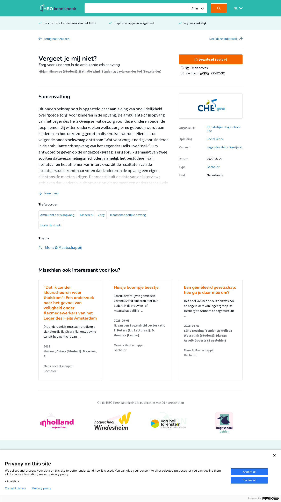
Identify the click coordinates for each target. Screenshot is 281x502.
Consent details (15, 488)
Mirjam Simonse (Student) (57, 71)
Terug (56, 38)
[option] (210, 106)
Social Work (215, 139)
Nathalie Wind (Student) (97, 71)
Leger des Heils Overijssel (224, 147)
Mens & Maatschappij (58, 366)
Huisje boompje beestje (136, 287)
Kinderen (86, 215)
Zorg (101, 215)
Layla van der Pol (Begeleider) (139, 71)
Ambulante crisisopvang (57, 215)
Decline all (249, 480)
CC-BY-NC (218, 73)
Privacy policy (41, 488)
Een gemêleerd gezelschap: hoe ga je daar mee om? (210, 290)
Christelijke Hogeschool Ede (224, 129)
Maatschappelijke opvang (128, 215)
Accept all (249, 471)
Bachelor (213, 167)
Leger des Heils (51, 225)
